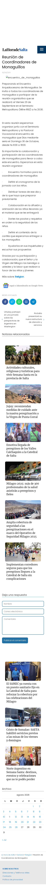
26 (16, 827)
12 (16, 816)
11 (9, 816)
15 (34, 816)
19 (16, 822)
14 (28, 816)
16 (40, 816)
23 (40, 822)
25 (10, 827)
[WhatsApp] (19, 302)
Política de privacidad (13, 879)
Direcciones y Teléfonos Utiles (16, 872)
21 (28, 822)
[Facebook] (5, 302)
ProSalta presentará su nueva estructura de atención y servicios (34, 319)
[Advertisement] (23, 23)
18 (10, 822)
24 (4, 827)
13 (22, 816)
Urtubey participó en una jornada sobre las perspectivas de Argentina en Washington (12, 319)
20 (22, 822)
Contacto (7, 876)
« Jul (4, 839)
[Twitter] (12, 302)
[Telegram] (33, 302)
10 (4, 816)
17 (4, 822)
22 (34, 822)
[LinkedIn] (26, 302)
